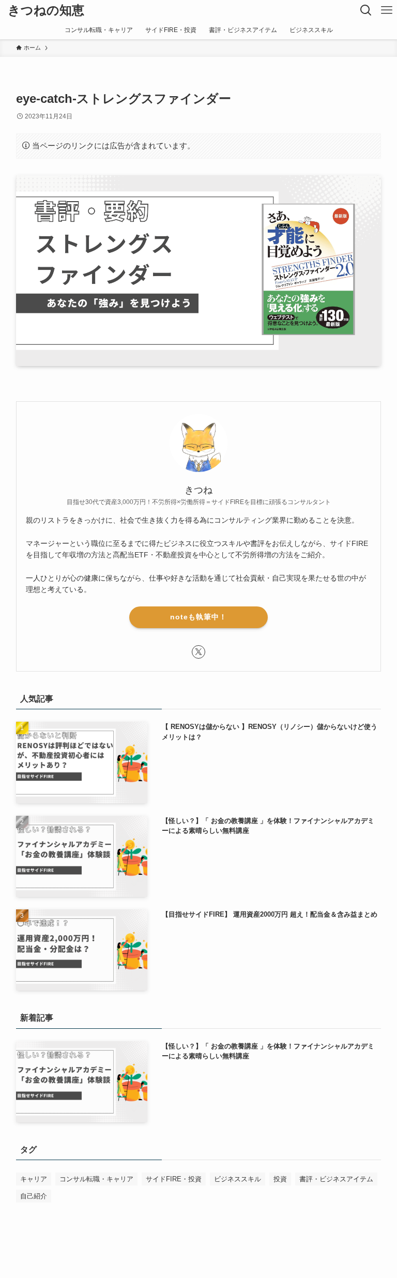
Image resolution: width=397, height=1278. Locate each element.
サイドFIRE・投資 (174, 1179)
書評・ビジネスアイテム (336, 1179)
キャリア (33, 1179)
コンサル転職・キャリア (96, 1179)
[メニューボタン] (386, 10)
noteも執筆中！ (198, 617)
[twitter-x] (198, 652)
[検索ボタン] (366, 10)
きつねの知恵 (46, 10)
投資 (280, 1179)
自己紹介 (33, 1196)
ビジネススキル (237, 1179)
